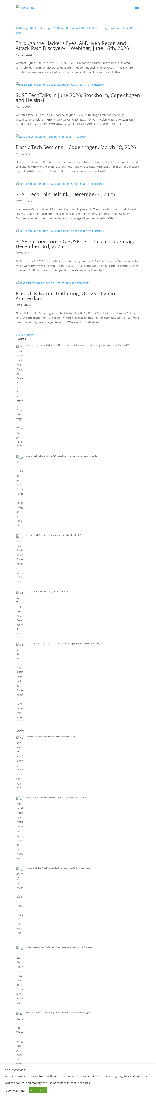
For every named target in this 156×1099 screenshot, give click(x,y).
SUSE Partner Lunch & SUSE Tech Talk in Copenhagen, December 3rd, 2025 (78, 244)
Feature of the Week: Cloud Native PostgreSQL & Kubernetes (58, 867)
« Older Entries (25, 335)
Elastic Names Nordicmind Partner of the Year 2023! (53, 736)
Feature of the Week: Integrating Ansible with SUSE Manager (58, 1012)
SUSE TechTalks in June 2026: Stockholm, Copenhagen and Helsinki (78, 97)
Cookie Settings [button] (16, 1090)
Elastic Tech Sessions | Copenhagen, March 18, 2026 (76, 147)
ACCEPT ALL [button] (37, 1090)
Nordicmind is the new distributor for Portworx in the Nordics (58, 797)
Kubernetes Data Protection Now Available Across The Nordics (59, 946)
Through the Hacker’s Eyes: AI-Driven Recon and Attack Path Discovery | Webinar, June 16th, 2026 (72, 45)
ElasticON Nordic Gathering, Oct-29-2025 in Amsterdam (65, 296)
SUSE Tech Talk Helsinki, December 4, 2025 (65, 194)
